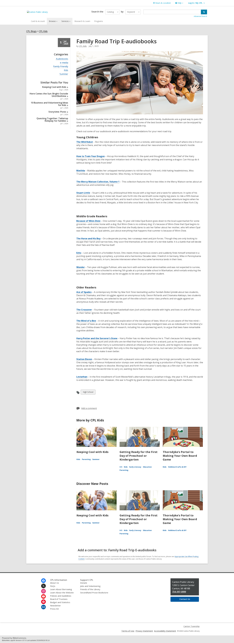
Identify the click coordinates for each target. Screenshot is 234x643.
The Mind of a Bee (86, 320)
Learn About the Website (62, 592)
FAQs (52, 586)
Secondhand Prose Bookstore (94, 592)
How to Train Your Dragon (90, 156)
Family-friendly (60, 66)
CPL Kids (43, 31)
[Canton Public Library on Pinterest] (43, 601)
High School (88, 392)
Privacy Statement (144, 630)
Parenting (86, 459)
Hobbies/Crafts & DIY (177, 467)
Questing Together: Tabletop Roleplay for (52, 119)
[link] (162, 3)
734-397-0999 (179, 591)
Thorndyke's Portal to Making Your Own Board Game (180, 455)
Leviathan (81, 376)
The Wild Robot (84, 141)
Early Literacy (135, 467)
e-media (64, 62)
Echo (78, 252)
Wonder (80, 267)
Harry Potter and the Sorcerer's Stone (96, 338)
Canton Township (191, 626)
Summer (64, 74)
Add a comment (89, 408)
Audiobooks (62, 58)
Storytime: (57, 111)
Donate (83, 582)
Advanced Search (200, 16)
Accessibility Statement (165, 630)
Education (147, 467)
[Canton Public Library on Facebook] (43, 580)
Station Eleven (84, 359)
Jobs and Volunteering (90, 586)
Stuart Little (83, 192)
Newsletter (55, 605)
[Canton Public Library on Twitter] (43, 586)
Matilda (80, 170)
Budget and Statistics (60, 602)
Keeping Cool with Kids (92, 452)
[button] (179, 3)
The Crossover (84, 309)
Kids (66, 70)
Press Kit (54, 608)
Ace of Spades (84, 292)
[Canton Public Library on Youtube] (43, 596)
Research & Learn (82, 21)
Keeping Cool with (54, 86)
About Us (54, 582)
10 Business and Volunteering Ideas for (49, 104)
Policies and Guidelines (60, 595)
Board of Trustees (58, 599)
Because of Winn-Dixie (88, 220)
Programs (98, 21)
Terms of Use (127, 630)
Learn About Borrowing (61, 589)
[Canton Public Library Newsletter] (43, 607)
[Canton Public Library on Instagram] (43, 591)
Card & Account (38, 21)
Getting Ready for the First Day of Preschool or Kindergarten (138, 455)
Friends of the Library (90, 589)
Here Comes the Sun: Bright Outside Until (49, 95)
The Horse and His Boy (88, 238)
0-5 (121, 467)
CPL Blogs (31, 31)
